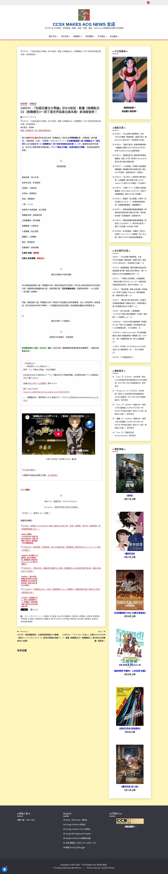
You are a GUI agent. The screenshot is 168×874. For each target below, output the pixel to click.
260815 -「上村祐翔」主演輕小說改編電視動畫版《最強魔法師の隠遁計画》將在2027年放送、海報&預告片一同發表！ (130, 169)
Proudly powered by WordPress (68, 868)
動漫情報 (24, 103)
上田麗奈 (46, 616)
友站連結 (113, 36)
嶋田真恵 (96, 616)
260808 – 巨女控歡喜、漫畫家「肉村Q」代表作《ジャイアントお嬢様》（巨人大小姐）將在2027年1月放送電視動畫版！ (130, 234)
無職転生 (47, 619)
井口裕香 (53, 616)
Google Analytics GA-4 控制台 (77, 829)
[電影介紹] (130, 492)
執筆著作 (77, 36)
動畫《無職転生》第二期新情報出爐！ (36, 130)
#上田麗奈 (42, 383)
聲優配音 (33, 103)
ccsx (118, 377)
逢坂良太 (95, 619)
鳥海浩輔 (24, 621)
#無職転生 (29, 363)
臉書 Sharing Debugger (75, 847)
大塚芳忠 (74, 616)
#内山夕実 (31, 383)
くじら (25, 616)
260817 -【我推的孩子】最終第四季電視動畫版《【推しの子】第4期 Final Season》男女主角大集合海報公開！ (131, 158)
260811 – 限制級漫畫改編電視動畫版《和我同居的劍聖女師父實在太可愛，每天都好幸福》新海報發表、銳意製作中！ (131, 212)
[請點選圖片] (130, 823)
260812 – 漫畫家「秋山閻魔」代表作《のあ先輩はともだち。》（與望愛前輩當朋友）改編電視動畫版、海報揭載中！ (131, 201)
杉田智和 (31, 619)
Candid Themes (107, 868)
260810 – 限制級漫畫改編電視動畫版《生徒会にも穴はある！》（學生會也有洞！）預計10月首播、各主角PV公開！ (131, 223)
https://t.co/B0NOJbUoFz (33, 392)
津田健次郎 (39, 619)
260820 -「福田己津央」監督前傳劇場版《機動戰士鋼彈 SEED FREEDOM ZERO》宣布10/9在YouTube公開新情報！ (130, 147)
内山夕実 (60, 616)
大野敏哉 (82, 616)
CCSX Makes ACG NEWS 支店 (84, 24)
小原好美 (89, 616)
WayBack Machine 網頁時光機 (78, 838)
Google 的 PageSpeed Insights (78, 833)
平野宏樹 (24, 619)
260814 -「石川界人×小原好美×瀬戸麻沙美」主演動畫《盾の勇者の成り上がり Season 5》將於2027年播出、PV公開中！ (131, 180)
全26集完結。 (53, 475)
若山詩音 (80, 619)
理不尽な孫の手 (56, 619)
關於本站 (52, 36)
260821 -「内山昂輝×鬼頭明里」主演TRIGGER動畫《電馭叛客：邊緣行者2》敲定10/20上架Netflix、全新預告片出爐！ (131, 137)
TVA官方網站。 (30, 470)
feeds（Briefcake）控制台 (76, 820)
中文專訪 (101, 36)
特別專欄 (89, 36)
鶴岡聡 (30, 621)
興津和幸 (73, 619)
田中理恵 (66, 619)
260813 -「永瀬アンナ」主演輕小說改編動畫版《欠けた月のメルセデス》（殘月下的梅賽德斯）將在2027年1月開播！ (131, 191)
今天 (22, 489)
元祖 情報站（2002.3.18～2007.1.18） (81, 843)
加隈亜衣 (67, 616)
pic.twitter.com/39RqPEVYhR (57, 392)
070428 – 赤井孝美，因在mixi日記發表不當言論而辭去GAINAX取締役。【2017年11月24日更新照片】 (131, 380)
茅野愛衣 (88, 619)
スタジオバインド (35, 616)
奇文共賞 (64, 36)
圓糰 (118, 418)
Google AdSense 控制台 (75, 824)
